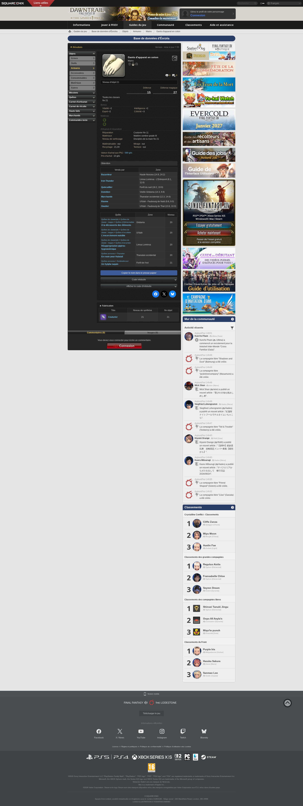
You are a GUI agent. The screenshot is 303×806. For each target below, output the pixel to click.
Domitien (105, 192)
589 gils (128, 153)
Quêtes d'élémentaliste (125, 222)
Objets (72, 54)
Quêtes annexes (108, 253)
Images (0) (152, 332)
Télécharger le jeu (151, 713)
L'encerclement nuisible (113, 235)
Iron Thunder (107, 181)
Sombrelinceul (122, 261)
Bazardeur (106, 174)
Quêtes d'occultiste (123, 232)
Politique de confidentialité (150, 747)
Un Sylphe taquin (109, 264)
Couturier (113, 317)
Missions (73, 93)
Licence (115, 747)
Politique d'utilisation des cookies (177, 747)
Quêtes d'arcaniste (123, 243)
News (121, 737)
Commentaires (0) (96, 332)
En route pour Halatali (112, 256)
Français (275, 3)
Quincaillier (106, 187)
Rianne (104, 201)
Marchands (74, 115)
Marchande (106, 196)
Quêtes (72, 97)
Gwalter (105, 206)
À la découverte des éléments (116, 225)
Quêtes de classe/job (110, 219)
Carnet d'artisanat (78, 102)
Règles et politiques (129, 747)
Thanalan (121, 253)
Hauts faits (74, 111)
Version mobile (153, 694)
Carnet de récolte (77, 106)
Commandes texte (78, 120)
